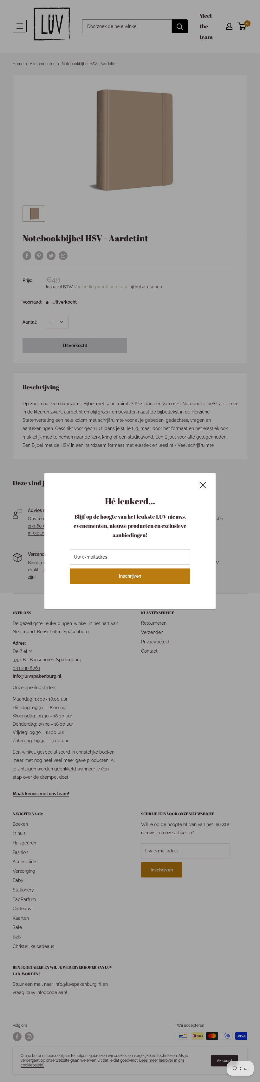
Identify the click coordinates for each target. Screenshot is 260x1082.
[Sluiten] (203, 485)
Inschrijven (130, 576)
